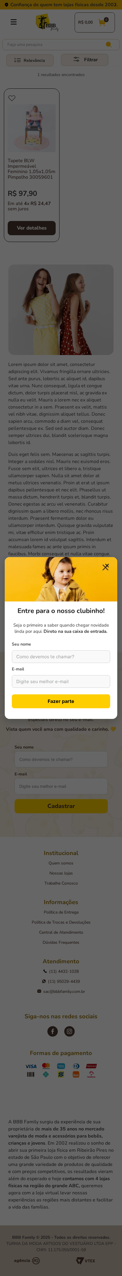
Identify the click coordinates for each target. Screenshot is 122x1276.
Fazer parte (61, 701)
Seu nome (21, 644)
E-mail (18, 669)
